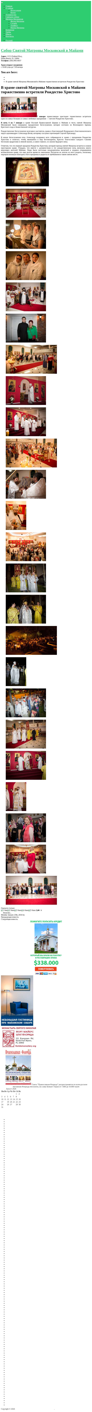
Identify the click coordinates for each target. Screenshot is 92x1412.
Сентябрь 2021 (12, 1245)
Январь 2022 (11, 1236)
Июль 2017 (10, 1333)
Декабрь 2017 (11, 1325)
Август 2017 (11, 1331)
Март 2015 (10, 1379)
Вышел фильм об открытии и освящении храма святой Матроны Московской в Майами (54, 919)
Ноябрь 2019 (11, 1288)
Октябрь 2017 (11, 1329)
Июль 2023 (10, 1197)
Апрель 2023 (11, 1204)
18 (5, 1102)
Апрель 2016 (11, 1357)
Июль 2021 (10, 1249)
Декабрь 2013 (11, 1388)
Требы (8, 32)
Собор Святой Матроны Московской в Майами (42, 50)
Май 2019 (10, 1297)
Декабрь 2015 (11, 1364)
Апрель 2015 (11, 1377)
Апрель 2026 (11, 1128)
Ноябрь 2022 (11, 1215)
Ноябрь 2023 (11, 1189)
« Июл (4, 1110)
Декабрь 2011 (11, 1405)
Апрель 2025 (11, 1154)
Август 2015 (11, 1370)
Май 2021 (10, 1253)
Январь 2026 (11, 1135)
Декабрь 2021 (11, 1238)
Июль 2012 (10, 1392)
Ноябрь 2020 (11, 1266)
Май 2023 (10, 1202)
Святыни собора (12, 17)
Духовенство (11, 15)
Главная (9, 6)
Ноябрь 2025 (11, 1139)
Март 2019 (10, 1301)
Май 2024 (10, 1176)
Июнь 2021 (10, 1251)
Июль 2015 (10, 1372)
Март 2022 (10, 1232)
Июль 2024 (10, 1171)
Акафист (14, 26)
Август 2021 (11, 1247)
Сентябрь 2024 (12, 1167)
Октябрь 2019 (11, 1290)
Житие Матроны (17, 21)
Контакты (10, 36)
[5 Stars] (32, 910)
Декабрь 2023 (11, 1186)
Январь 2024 (11, 1184)
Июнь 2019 (10, 1295)
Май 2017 (10, 1336)
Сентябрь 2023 (12, 1193)
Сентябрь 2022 (12, 1219)
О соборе (9, 8)
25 (5, 1105)
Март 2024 (10, 1180)
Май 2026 (10, 1126)
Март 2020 (10, 1279)
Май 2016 (10, 1355)
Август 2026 (11, 1119)
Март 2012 (10, 1398)
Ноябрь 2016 (11, 1349)
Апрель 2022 (11, 1230)
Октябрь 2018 (11, 1312)
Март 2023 (10, 1206)
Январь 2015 (11, 1381)
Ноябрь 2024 (11, 1165)
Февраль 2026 (11, 1132)
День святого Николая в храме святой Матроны (38, 917)
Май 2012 (10, 1396)
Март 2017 (10, 1340)
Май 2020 (10, 1277)
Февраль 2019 (11, 1303)
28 (14, 1105)
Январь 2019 (11, 1305)
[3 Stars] (17, 910)
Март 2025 (10, 1156)
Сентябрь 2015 (12, 1368)
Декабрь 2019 (11, 1286)
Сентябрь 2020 (12, 1269)
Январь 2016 (11, 1362)
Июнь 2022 (10, 1225)
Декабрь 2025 (11, 1137)
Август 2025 (11, 1145)
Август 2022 (11, 1221)
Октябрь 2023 (11, 1191)
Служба (14, 23)
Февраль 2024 (11, 1182)
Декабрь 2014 (11, 1383)
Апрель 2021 (11, 1256)
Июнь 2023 (10, 1199)
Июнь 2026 (10, 1124)
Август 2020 (11, 1271)
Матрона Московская (14, 19)
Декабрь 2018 (11, 1308)
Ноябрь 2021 (11, 1240)
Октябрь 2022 (11, 1217)
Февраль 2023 (11, 1208)
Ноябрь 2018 (11, 1310)
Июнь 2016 (10, 1353)
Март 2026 (10, 1130)
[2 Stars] (10, 910)
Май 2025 (10, 1152)
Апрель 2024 (11, 1178)
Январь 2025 (11, 1160)
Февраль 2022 (11, 1234)
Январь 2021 (11, 1262)
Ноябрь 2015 (11, 1366)
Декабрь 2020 (11, 1264)
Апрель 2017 (11, 1338)
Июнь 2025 (10, 1150)
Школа (8, 34)
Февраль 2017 (11, 1342)
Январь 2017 (11, 1344)
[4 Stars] (25, 910)
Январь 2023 (11, 1210)
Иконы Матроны (17, 28)
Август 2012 (11, 1390)
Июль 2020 (10, 1273)
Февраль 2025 (11, 1158)
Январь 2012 (11, 1403)
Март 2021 (10, 1258)
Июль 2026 (10, 1122)
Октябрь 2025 (11, 1141)
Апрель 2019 (11, 1299)
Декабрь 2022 (11, 1212)
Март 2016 (10, 1359)
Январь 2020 (11, 1284)
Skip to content (6, 44)
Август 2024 (11, 1169)
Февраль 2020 (11, 1282)
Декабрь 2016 (11, 1346)
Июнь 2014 (10, 1385)
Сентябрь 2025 (12, 1143)
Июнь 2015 (10, 1375)
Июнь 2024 (10, 1173)
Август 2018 (11, 1314)
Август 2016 (11, 1351)
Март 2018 (10, 1321)
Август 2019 (11, 1292)
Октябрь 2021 (11, 1243)
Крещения (10, 30)
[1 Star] (4, 910)
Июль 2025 (10, 1148)
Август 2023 (11, 1195)
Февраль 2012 (11, 1401)
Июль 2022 (10, 1223)
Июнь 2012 (10, 1394)
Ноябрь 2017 (11, 1327)
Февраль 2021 (11, 1260)
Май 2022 (10, 1228)
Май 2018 (10, 1316)
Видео (13, 13)
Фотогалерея (16, 10)
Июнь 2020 (10, 1275)
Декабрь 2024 (11, 1163)
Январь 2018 (11, 1323)
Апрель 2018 (11, 1318)
